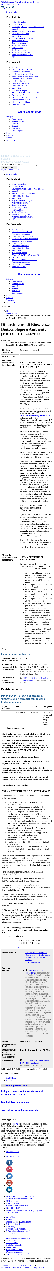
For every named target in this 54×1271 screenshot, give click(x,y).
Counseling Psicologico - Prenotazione (28, 27)
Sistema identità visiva (21, 100)
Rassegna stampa (19, 43)
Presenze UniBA (19, 95)
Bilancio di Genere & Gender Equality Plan (24, 1210)
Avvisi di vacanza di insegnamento (19, 1110)
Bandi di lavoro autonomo (15, 1102)
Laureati (15, 124)
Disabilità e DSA (13, 1208)
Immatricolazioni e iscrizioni (23, 31)
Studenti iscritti (18, 121)
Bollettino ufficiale (14, 1245)
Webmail (10, 138)
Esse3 (8, 133)
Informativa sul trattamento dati (19, 1231)
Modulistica (16, 36)
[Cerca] (37, 165)
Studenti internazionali (21, 126)
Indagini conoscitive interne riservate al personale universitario (22, 1092)
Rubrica (9, 135)
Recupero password (20, 45)
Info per (9, 117)
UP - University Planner (21, 102)
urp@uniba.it (6, 1265)
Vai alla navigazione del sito (27, 2)
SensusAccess (17, 48)
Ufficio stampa (12, 1201)
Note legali (19, 1224)
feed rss (15, 1124)
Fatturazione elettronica (16, 1229)
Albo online (11, 1240)
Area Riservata (12, 1213)
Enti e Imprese (17, 131)
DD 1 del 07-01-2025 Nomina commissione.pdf (34, 679)
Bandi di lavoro (12, 313)
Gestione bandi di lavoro (22, 79)
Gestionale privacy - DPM (22, 74)
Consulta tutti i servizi (29, 111)
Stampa (9, 1080)
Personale (16, 128)
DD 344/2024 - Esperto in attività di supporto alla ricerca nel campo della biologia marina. (37, 956)
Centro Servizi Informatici (17, 1206)
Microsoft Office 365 (20, 34)
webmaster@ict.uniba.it (11, 1268)
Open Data (10, 1217)
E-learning (10, 1226)
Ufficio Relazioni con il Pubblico (20, 1196)
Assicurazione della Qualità (17, 1254)
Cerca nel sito (6, 164)
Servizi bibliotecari (19, 50)
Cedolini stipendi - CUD (22, 69)
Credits (9, 1219)
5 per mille (10, 1233)
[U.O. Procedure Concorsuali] (18, 153)
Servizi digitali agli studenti (23, 52)
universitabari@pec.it (24, 1265)
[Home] (22, 162)
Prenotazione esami (20, 41)
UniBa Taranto (12, 1156)
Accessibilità (25, 1222)
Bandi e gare (11, 1247)
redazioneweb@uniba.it (34, 1268)
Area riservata (17, 67)
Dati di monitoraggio (14, 1252)
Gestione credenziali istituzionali (25, 76)
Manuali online (18, 29)
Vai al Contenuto (8, 2)
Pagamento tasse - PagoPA (23, 38)
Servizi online (12, 12)
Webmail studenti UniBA (22, 55)
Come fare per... (18, 24)
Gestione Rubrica (19, 81)
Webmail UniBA (19, 104)
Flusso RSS (11, 1078)
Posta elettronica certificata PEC (19, 1199)
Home (8, 311)
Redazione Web (12, 1203)
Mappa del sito (12, 1222)
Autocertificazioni (19, 22)
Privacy (9, 1224)
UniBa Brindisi (12, 1151)
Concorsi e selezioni (14, 1249)
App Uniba (11, 140)
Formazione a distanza (21, 72)
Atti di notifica (12, 1242)
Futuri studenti (17, 119)
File (17, 947)
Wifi (13, 57)
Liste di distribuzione (20, 83)
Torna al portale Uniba (15, 1085)
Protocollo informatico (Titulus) (24, 97)
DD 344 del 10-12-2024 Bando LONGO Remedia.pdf (34, 1062)
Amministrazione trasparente (18, 1238)
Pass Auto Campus (19, 90)
